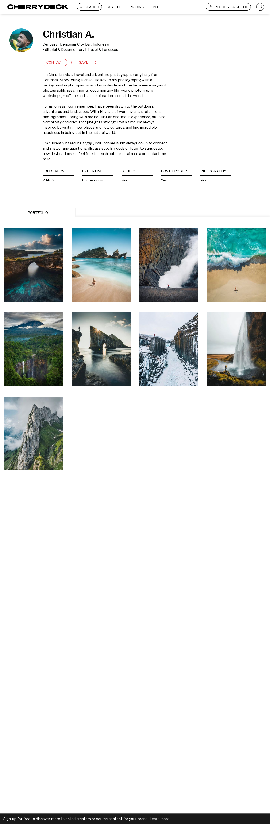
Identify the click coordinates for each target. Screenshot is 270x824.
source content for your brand (121, 819)
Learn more (159, 819)
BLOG (157, 7)
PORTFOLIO (38, 213)
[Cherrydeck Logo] (36, 6)
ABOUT (114, 7)
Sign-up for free (16, 819)
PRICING (136, 7)
